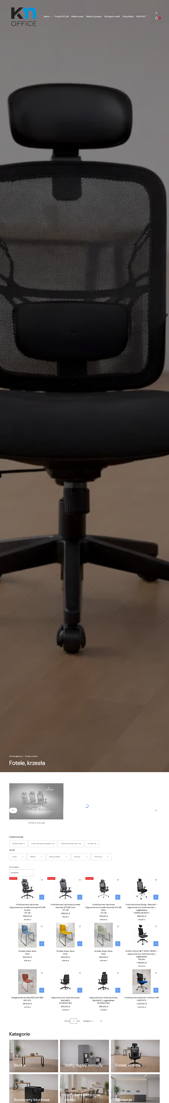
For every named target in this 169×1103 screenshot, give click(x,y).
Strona (67, 1021)
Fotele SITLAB (18, 844)
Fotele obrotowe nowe (71, 844)
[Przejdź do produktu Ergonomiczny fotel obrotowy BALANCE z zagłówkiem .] (103, 981)
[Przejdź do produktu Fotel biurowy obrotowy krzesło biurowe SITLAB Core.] (65, 888)
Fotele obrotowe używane (42, 844)
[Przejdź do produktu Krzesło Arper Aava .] (27, 935)
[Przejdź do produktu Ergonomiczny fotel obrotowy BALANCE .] (65, 981)
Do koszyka (41, 897)
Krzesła (92, 844)
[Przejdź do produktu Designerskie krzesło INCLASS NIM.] (27, 981)
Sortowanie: (14, 867)
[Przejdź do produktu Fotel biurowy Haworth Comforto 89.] (141, 981)
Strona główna (15, 756)
